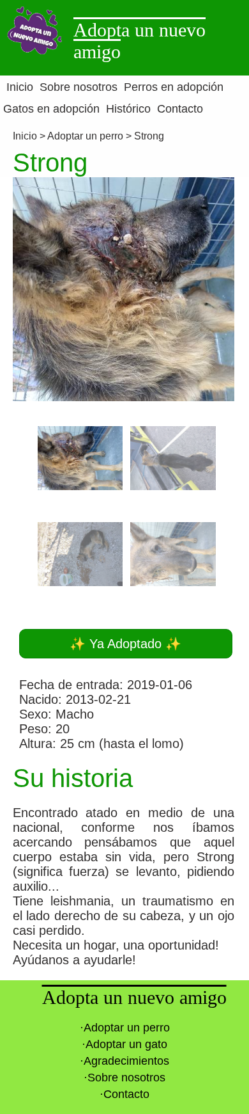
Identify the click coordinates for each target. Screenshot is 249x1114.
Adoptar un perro (85, 136)
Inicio (26, 136)
